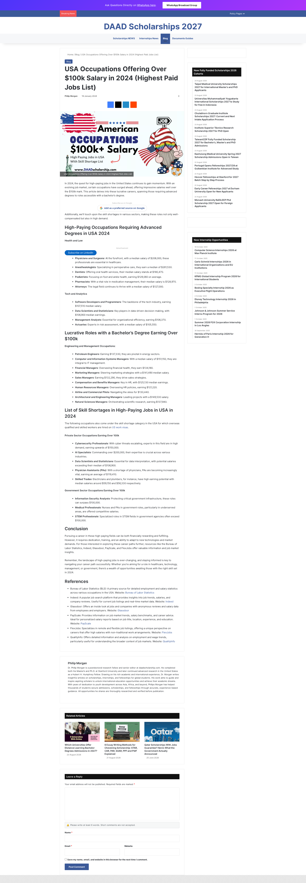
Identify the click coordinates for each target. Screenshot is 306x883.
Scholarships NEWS (124, 38)
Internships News (148, 38)
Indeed (169, 601)
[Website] (70, 696)
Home (70, 54)
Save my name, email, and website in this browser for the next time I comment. (107, 859)
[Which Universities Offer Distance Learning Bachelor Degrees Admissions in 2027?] (82, 732)
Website (128, 846)
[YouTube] (85, 696)
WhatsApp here (146, 5)
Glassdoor (123, 610)
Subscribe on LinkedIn (80, 252)
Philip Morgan (71, 96)
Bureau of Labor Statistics (139, 592)
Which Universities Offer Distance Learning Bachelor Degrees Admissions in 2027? (81, 747)
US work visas (120, 427)
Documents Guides (182, 38)
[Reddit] (133, 105)
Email (68, 846)
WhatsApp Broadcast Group (182, 5)
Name (68, 832)
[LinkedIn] (126, 105)
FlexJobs (167, 632)
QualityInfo (169, 641)
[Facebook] (110, 105)
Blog (165, 38)
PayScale (86, 623)
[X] (118, 105)
